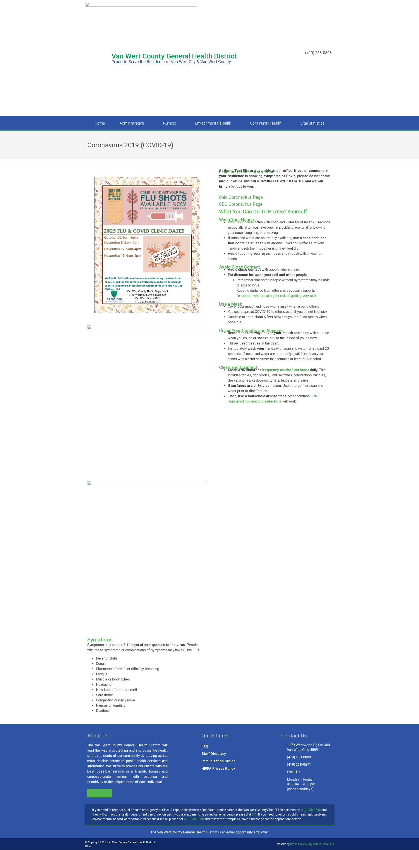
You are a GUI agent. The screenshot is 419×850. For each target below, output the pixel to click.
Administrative (132, 123)
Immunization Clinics (218, 761)
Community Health (265, 123)
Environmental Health (213, 123)
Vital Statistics (312, 123)
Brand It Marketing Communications (312, 844)
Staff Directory (214, 754)
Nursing (169, 123)
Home (99, 123)
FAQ (205, 746)
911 (254, 814)
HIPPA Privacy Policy (218, 768)
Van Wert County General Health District (174, 56)
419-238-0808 (194, 819)
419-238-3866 (311, 810)
